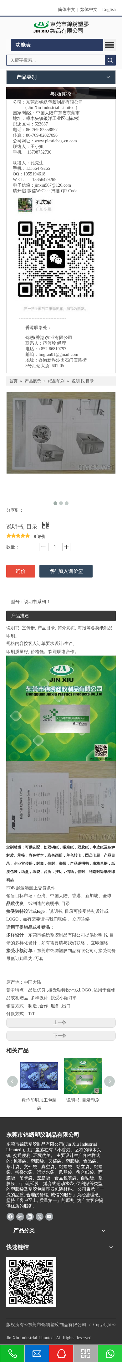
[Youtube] (49, 1216)
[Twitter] (39, 1216)
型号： (17, 601)
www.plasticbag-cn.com (56, 141)
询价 (21, 571)
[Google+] (20, 1216)
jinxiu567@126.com (53, 185)
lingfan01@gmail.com (58, 354)
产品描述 (20, 615)
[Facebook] (10, 1216)
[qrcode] (31, 1282)
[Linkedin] (30, 1216)
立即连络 (81, 919)
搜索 (110, 60)
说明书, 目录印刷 (82, 1100)
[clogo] (61, 28)
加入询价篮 (70, 571)
